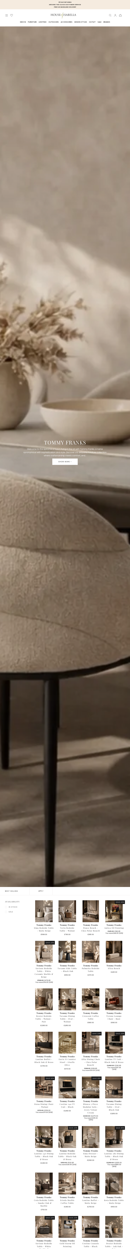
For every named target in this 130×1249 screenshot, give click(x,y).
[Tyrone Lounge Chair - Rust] (114, 999)
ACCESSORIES (66, 22)
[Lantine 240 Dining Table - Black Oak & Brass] (44, 1137)
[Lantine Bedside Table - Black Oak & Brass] (67, 1137)
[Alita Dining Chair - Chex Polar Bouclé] (91, 1043)
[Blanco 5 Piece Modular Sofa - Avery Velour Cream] (91, 1087)
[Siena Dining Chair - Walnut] (44, 1087)
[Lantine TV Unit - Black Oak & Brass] (114, 1043)
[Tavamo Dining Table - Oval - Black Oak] (114, 1087)
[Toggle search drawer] (110, 15)
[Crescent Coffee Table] (91, 999)
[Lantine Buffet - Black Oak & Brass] (44, 1043)
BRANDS (106, 22)
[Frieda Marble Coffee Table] (67, 1183)
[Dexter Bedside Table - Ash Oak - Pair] (114, 1227)
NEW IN (23, 22)
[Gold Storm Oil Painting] (67, 1227)
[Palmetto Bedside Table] (91, 952)
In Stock (13, 907)
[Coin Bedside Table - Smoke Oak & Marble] (44, 1183)
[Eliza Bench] (114, 952)
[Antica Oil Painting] (114, 911)
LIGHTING (42, 22)
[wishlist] (11, 15)
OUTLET (92, 22)
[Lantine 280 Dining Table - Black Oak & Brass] (114, 1137)
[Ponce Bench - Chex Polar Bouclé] (91, 911)
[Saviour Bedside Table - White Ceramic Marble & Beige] (44, 952)
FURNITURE (32, 22)
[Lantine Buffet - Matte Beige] (91, 1183)
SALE (99, 22)
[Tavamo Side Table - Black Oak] (67, 952)
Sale (11, 912)
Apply (40, 891)
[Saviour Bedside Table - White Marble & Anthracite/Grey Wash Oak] (44, 1227)
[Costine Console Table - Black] (91, 1227)
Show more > (65, 462)
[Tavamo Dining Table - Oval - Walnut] (67, 999)
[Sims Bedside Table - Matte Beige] (44, 911)
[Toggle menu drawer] (6, 15)
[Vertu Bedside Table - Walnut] (67, 911)
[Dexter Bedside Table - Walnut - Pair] (44, 999)
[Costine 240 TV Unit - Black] (67, 1087)
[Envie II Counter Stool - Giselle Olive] (67, 1043)
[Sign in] (115, 15)
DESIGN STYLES (80, 22)
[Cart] (120, 15)
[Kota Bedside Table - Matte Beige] (114, 1183)
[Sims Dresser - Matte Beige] (91, 1137)
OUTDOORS (53, 22)
